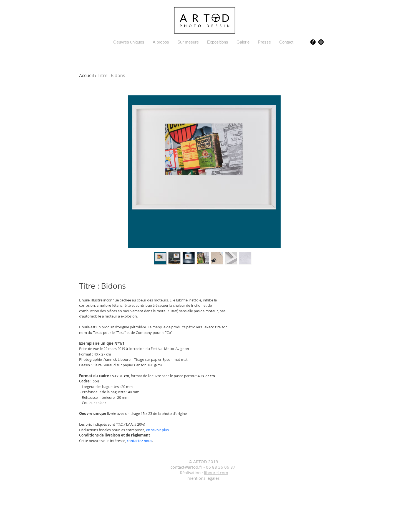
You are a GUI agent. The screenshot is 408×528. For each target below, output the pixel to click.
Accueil (86, 75)
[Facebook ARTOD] (313, 42)
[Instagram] (321, 42)
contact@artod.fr (186, 467)
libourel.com (216, 472)
